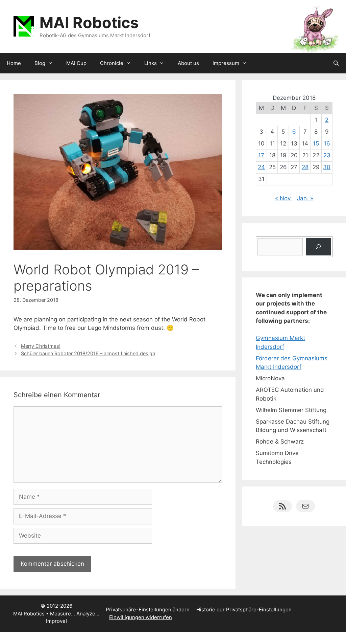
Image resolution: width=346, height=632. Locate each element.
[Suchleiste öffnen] (336, 63)
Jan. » (305, 198)
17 (261, 155)
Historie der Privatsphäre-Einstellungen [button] (244, 609)
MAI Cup (76, 63)
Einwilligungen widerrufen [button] (140, 617)
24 (261, 167)
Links (150, 63)
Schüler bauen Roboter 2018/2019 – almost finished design (88, 353)
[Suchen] (318, 246)
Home (14, 63)
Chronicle (111, 63)
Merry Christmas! (40, 346)
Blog (39, 63)
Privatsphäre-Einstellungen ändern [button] (148, 609)
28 (305, 167)
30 (326, 167)
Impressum (226, 63)
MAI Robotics (89, 22)
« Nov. (283, 198)
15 (316, 143)
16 (327, 143)
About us (188, 63)
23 (326, 155)
